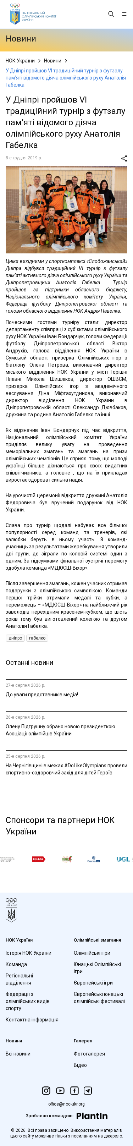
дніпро (15, 638)
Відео (80, 1065)
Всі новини (18, 1054)
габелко (37, 638)
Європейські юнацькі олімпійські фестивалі (99, 997)
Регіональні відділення (19, 979)
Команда (16, 964)
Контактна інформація (32, 1019)
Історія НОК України (28, 953)
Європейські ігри (93, 983)
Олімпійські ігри (92, 953)
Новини (52, 61)
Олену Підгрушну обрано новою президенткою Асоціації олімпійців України (60, 730)
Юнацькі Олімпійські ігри (97, 967)
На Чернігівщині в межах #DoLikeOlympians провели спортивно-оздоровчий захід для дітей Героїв (66, 769)
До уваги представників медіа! (42, 694)
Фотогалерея (89, 1054)
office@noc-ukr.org (66, 1104)
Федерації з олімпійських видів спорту (28, 1001)
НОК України (20, 61)
